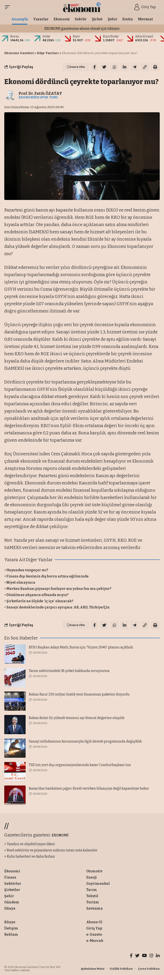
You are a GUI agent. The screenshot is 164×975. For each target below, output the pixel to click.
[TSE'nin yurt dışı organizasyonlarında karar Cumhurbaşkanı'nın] (15, 771)
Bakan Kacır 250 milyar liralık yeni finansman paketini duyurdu (79, 694)
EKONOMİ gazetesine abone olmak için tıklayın (82, 29)
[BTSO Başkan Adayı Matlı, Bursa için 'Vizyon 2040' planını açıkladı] (15, 654)
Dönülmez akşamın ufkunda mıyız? (37, 595)
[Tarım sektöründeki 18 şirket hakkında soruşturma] (15, 677)
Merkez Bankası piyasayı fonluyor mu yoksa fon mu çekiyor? (58, 589)
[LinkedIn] (158, 956)
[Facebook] (131, 956)
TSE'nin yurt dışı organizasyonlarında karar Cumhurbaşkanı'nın (80, 765)
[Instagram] (151, 956)
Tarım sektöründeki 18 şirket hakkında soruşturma (69, 671)
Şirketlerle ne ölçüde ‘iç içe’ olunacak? (39, 601)
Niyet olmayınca (20, 582)
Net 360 (55, 967)
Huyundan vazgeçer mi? (27, 570)
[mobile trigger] (8, 7)
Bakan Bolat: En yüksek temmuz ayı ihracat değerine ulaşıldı (76, 718)
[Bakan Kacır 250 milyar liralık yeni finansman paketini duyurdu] (15, 701)
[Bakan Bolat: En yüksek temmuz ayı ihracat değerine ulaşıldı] (15, 724)
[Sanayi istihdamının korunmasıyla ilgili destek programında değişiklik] (15, 748)
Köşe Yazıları (48, 53)
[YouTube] (144, 956)
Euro (76, 36)
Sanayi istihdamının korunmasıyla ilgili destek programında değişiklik (85, 741)
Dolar (46, 36)
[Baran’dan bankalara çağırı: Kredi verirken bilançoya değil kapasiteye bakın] (15, 795)
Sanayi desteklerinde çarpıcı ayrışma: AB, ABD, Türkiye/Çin (58, 607)
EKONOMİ (60, 835)
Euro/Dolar (111, 36)
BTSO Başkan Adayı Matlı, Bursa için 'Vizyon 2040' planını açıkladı (81, 647)
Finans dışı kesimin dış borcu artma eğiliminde (47, 576)
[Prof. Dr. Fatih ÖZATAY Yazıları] (10, 95)
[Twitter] (137, 956)
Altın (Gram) (144, 36)
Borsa (14, 36)
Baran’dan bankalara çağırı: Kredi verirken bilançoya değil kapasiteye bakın (89, 788)
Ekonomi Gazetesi (19, 53)
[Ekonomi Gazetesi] (82, 7)
